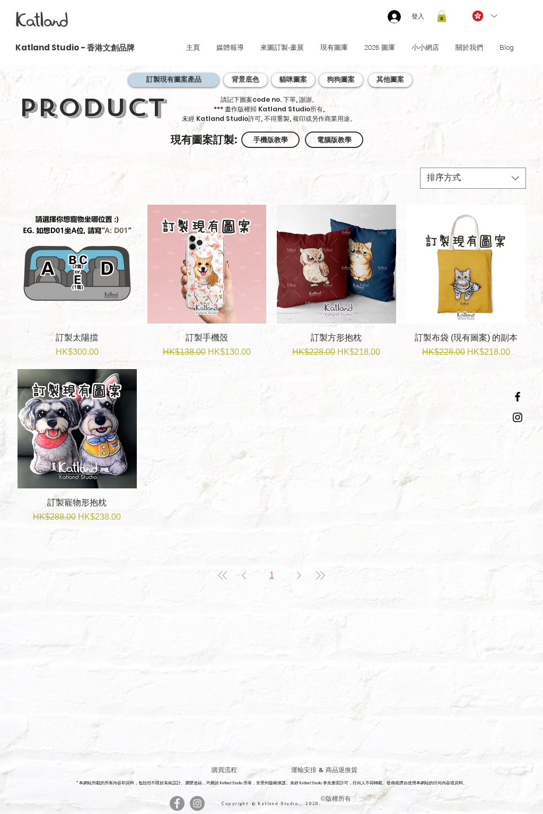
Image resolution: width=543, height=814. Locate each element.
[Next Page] (299, 575)
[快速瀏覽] (77, 264)
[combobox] (473, 178)
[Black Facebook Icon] (517, 396)
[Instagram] (197, 803)
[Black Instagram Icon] (517, 417)
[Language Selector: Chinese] (484, 16)
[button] (441, 16)
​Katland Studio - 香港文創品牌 (75, 47)
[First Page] (222, 575)
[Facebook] (177, 803)
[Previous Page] (244, 575)
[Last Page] (320, 575)
